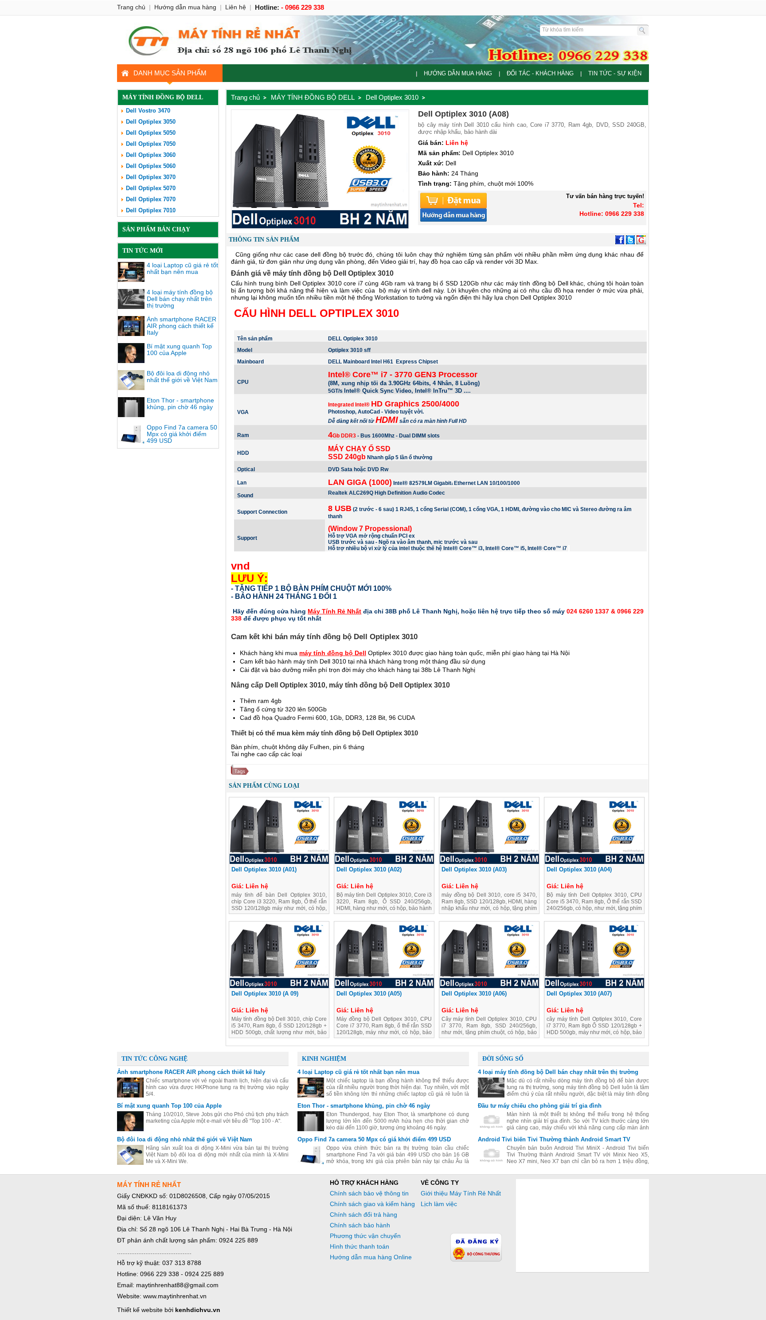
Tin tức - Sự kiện (614, 73)
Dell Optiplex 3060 (151, 155)
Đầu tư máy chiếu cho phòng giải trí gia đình (540, 1105)
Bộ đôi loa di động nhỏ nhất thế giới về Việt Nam (182, 376)
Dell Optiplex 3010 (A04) (579, 869)
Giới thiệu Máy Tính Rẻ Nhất (461, 1193)
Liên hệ (235, 7)
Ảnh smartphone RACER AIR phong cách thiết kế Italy (181, 326)
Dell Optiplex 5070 (151, 188)
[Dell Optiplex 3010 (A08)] (320, 226)
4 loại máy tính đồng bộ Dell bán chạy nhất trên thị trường (180, 299)
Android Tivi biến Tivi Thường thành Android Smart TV (554, 1139)
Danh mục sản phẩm (170, 73)
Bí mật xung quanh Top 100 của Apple (179, 349)
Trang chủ (245, 97)
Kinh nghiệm (324, 1058)
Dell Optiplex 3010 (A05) (369, 993)
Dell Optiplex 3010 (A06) (474, 993)
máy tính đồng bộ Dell (332, 652)
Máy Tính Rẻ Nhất (334, 611)
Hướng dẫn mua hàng (458, 73)
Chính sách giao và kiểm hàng (372, 1203)
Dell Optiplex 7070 (151, 199)
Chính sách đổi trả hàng (363, 1214)
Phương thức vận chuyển (365, 1235)
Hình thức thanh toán (359, 1246)
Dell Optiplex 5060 (151, 166)
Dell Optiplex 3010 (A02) (369, 869)
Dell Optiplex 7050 (151, 144)
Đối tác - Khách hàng (540, 73)
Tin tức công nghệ (154, 1058)
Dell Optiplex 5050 (151, 132)
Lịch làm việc (439, 1203)
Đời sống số (503, 1058)
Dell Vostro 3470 (148, 110)
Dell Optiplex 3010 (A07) (579, 993)
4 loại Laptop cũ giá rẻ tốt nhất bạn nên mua (182, 268)
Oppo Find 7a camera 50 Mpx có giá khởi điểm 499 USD (182, 434)
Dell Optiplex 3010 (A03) (474, 869)
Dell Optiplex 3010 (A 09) (264, 993)
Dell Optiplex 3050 (151, 121)
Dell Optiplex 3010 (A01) (264, 869)
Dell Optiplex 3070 (151, 177)
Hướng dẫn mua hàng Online (371, 1257)
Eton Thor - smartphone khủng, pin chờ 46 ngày (180, 403)
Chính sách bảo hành (360, 1225)
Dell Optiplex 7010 (151, 210)
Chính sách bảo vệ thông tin (369, 1193)
